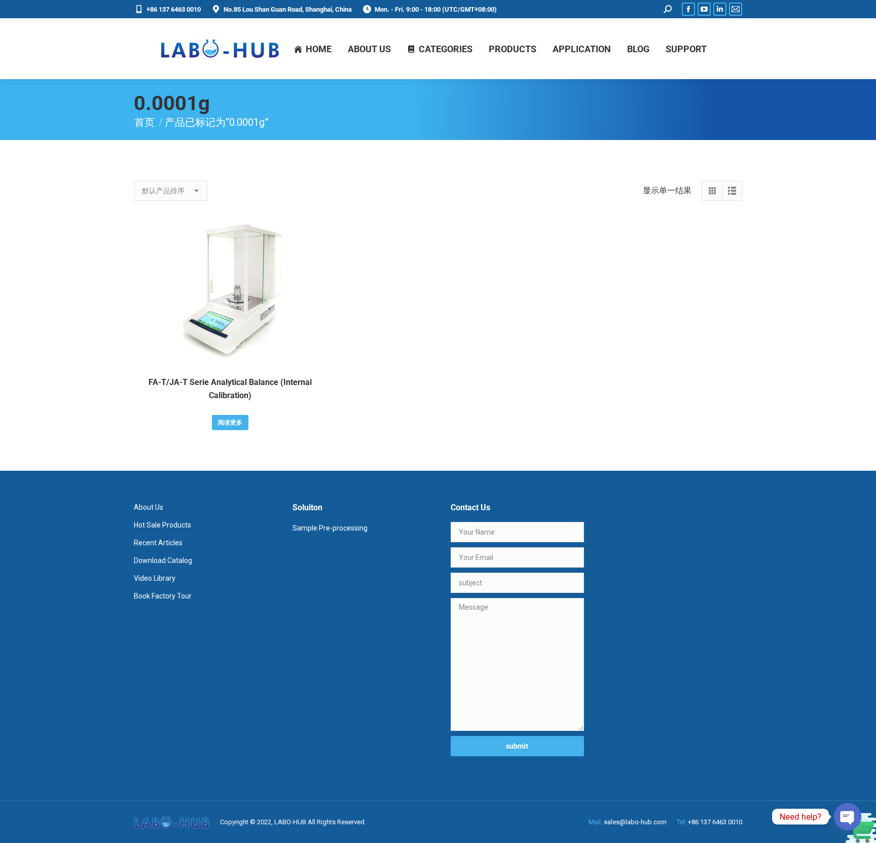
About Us (148, 507)
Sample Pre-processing (330, 528)
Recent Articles (158, 543)
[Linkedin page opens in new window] (719, 9)
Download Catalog (163, 560)
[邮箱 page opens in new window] (735, 9)
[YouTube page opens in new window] (704, 9)
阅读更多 (230, 422)
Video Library (154, 578)
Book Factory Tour (163, 596)
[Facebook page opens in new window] (688, 9)
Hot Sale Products (162, 525)
